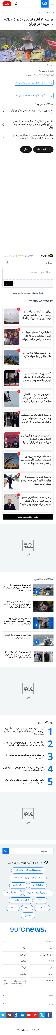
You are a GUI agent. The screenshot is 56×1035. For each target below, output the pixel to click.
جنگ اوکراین (38, 885)
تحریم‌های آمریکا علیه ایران (38, 893)
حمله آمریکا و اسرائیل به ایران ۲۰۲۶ (28, 878)
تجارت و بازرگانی (47, 955)
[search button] (5, 851)
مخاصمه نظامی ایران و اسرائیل (28, 870)
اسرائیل (28, 915)
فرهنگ (23, 968)
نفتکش (13, 908)
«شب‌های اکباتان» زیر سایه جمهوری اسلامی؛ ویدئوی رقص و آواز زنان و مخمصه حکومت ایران (33, 124)
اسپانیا (41, 900)
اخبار (46, 12)
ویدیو (51, 974)
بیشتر (51, 1004)
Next (51, 961)
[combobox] (28, 851)
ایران (32, 12)
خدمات (51, 996)
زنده (7, 3)
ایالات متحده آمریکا (21, 900)
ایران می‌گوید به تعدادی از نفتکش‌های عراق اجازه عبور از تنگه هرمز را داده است (33, 137)
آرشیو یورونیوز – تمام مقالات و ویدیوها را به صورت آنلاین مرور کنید (14, 983)
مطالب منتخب (44, 579)
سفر (52, 968)
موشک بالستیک (43, 149)
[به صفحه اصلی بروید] (45, 4)
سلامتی (23, 961)
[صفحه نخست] (53, 12)
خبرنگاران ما (49, 981)
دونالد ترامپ (18, 885)
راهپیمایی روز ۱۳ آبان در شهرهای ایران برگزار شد (32, 112)
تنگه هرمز (42, 908)
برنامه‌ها (23, 974)
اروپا (52, 948)
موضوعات (49, 941)
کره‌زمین (23, 955)
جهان (39, 12)
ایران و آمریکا (12, 893)
